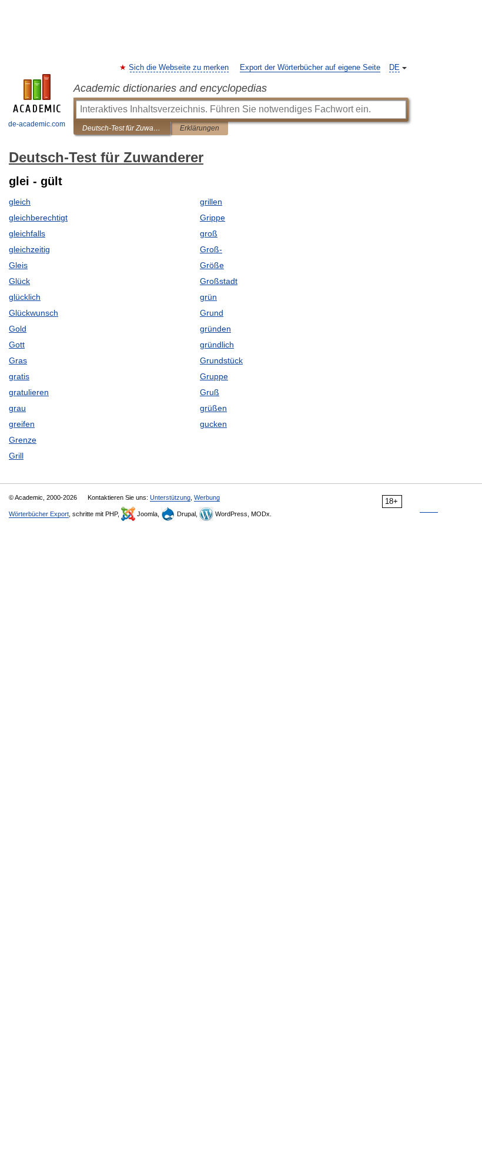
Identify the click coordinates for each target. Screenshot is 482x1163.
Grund (211, 313)
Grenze (22, 440)
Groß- (211, 249)
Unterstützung (170, 497)
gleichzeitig (29, 249)
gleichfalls (27, 233)
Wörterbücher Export (39, 513)
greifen (22, 424)
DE (394, 68)
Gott (17, 344)
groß (208, 233)
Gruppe (214, 376)
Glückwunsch (33, 313)
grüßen (213, 408)
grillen (211, 201)
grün (208, 297)
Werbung (207, 497)
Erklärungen (199, 128)
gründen (215, 328)
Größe (212, 265)
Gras (18, 360)
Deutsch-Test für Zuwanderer (122, 128)
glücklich (25, 297)
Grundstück (221, 360)
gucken (213, 424)
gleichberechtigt (38, 217)
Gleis (18, 265)
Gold (17, 328)
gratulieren (29, 392)
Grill (16, 455)
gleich (20, 201)
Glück (19, 281)
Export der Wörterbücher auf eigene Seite (310, 68)
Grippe (212, 217)
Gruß (209, 392)
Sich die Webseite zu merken (179, 68)
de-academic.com (36, 124)
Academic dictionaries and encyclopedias (170, 88)
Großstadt (218, 281)
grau (17, 408)
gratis (19, 376)
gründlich (217, 344)
